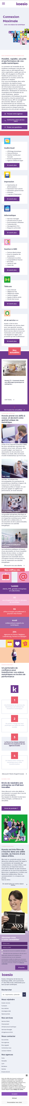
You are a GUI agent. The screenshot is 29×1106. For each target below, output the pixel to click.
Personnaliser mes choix (14, 1102)
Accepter (14, 1094)
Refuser (14, 1098)
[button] (26, 1075)
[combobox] (12, 994)
